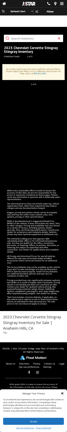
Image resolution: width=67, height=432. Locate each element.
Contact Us (49, 363)
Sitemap (47, 366)
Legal (61, 363)
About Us (10, 363)
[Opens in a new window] (55, 4)
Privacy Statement (43, 428)
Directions (24, 363)
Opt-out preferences (25, 428)
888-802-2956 (40, 73)
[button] (62, 393)
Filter (50, 11)
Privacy (36, 363)
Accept (33, 421)
